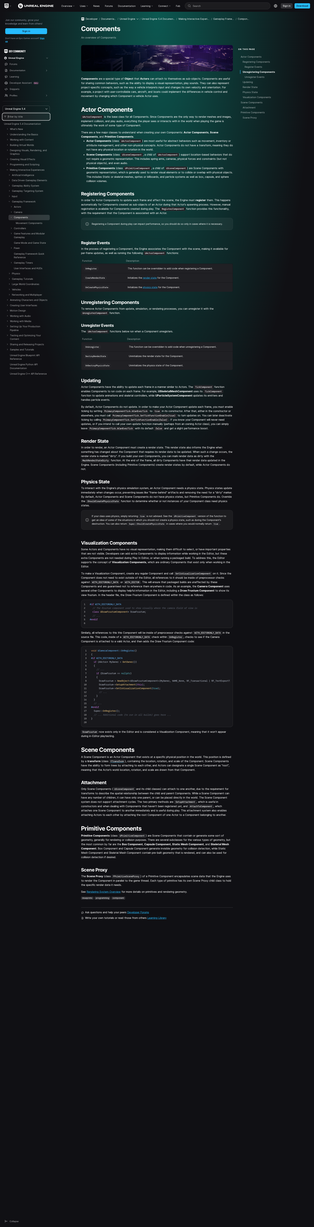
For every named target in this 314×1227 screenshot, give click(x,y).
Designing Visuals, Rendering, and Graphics (28, 152)
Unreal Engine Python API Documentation (24, 366)
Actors (17, 206)
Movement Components (29, 223)
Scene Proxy (250, 117)
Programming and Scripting (24, 164)
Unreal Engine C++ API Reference (28, 373)
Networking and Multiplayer (27, 294)
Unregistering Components (259, 72)
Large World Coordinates (25, 284)
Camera (18, 212)
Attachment (249, 107)
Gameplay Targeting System (27, 191)
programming (102, 898)
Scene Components (251, 102)
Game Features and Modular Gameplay (29, 235)
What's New (16, 129)
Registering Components (256, 61)
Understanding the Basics (24, 134)
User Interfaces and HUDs (28, 268)
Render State (250, 87)
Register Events (253, 66)
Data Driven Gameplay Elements (29, 180)
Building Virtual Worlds (22, 145)
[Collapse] (7, 169)
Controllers (20, 228)
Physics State (250, 92)
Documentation (108, 18)
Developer (92, 18)
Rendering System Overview (104, 891)
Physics (16, 273)
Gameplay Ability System (25, 185)
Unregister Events (254, 77)
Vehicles (16, 289)
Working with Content (22, 139)
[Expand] (7, 129)
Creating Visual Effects (22, 159)
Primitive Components (253, 112)
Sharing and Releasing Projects (27, 344)
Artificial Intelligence (23, 175)
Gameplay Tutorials (22, 278)
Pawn (17, 248)
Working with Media (20, 321)
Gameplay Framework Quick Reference (29, 255)
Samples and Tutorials (22, 349)
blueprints (87, 898)
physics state (150, 287)
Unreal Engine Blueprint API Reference (25, 357)
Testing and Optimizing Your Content (25, 337)
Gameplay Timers (23, 262)
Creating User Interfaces (23, 305)
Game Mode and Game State (30, 242)
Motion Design (18, 310)
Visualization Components (257, 97)
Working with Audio (20, 316)
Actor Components (251, 56)
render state (150, 277)
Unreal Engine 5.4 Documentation (22, 123)
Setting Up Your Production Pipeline (25, 328)
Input (14, 196)
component (118, 898)
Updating (248, 82)
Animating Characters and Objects (28, 300)
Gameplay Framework (23, 201)
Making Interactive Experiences (27, 169)
